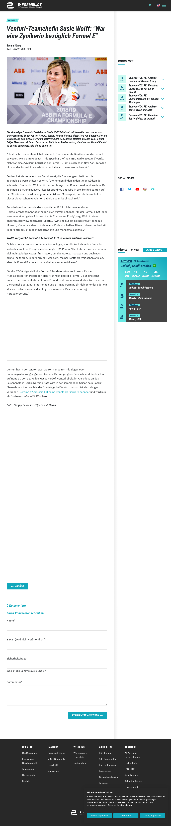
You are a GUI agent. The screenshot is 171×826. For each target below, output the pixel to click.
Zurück (19, 586)
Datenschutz (28, 775)
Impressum (28, 768)
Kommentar (14, 682)
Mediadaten (79, 762)
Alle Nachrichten (108, 758)
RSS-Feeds (105, 752)
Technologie (131, 762)
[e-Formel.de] (24, 5)
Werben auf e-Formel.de (80, 754)
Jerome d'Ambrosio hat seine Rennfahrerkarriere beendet (55, 392)
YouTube (137, 189)
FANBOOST (130, 768)
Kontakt (26, 781)
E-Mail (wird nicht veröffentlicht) (26, 639)
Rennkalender (132, 775)
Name (13, 620)
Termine (103, 783)
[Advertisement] (57, 330)
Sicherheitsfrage (17, 658)
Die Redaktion (29, 752)
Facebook (122, 189)
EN (158, 5)
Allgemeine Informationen (132, 754)
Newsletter (152, 189)
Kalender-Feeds (133, 781)
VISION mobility (56, 758)
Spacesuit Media (56, 752)
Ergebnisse (105, 771)
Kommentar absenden (85, 715)
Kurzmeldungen (107, 764)
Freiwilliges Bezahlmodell (29, 760)
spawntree (53, 771)
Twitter (129, 189)
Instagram (145, 189)
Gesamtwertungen (109, 777)
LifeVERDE (53, 764)
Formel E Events (153, 249)
